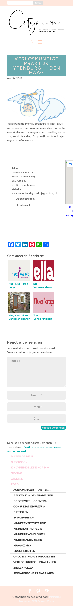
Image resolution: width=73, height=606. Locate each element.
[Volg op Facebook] (50, 11)
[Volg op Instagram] (61, 11)
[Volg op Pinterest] (55, 11)
